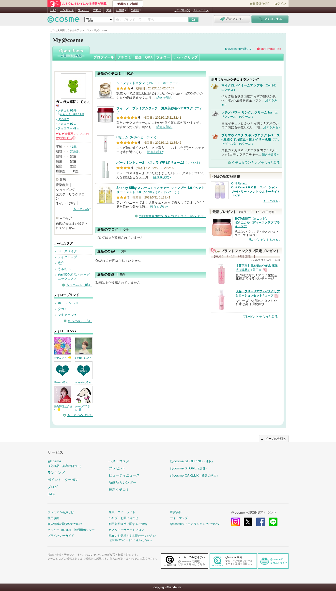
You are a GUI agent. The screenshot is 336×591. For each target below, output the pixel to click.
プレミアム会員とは (60, 512)
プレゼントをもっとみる (260, 316)
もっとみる (81, 209)
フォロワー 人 (68, 128)
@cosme (65, 463)
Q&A (108, 10)
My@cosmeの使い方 (239, 49)
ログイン (280, 3)
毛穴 (61, 263)
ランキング (67, 10)
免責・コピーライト (122, 512)
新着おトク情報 (127, 4)
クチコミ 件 (67, 110)
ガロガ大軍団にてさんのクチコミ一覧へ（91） (172, 216)
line (273, 522)
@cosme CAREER (194, 475)
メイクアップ (67, 257)
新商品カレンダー (122, 482)
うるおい (64, 269)
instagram (235, 522)
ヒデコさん (61, 357)
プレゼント (117, 468)
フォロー (163, 57)
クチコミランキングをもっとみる (256, 162)
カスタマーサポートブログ (126, 530)
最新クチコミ (119, 490)
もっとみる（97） (80, 415)
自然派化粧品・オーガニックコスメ (74, 277)
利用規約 (53, 518)
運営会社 (176, 512)
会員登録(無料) (259, 3)
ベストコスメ (201, 10)
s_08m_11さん (83, 357)
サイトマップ (179, 518)
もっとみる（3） (80, 321)
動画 (138, 57)
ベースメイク (67, 251)
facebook (260, 522)
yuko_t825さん (82, 408)
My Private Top (270, 49)
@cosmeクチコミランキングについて (195, 524)
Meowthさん (61, 381)
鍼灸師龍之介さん (63, 408)
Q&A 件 (63, 119)
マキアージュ (67, 315)
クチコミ (124, 57)
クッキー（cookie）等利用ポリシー (71, 530)
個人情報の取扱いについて (65, 524)
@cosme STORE (189, 468)
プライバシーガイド (60, 535)
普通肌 (74, 151)
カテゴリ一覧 (182, 10)
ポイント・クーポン (62, 480)
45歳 (73, 146)
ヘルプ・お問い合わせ (123, 518)
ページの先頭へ (275, 438)
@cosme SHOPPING (192, 461)
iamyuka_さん (83, 381)
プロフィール (103, 57)
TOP (53, 10)
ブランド (83, 10)
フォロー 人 (67, 124)
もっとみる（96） (79, 285)
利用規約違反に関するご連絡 (128, 524)
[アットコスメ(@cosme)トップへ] (63, 21)
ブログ (97, 10)
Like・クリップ (185, 57)
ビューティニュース (124, 475)
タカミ (62, 309)
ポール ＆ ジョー (70, 303)
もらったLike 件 (72, 114)
